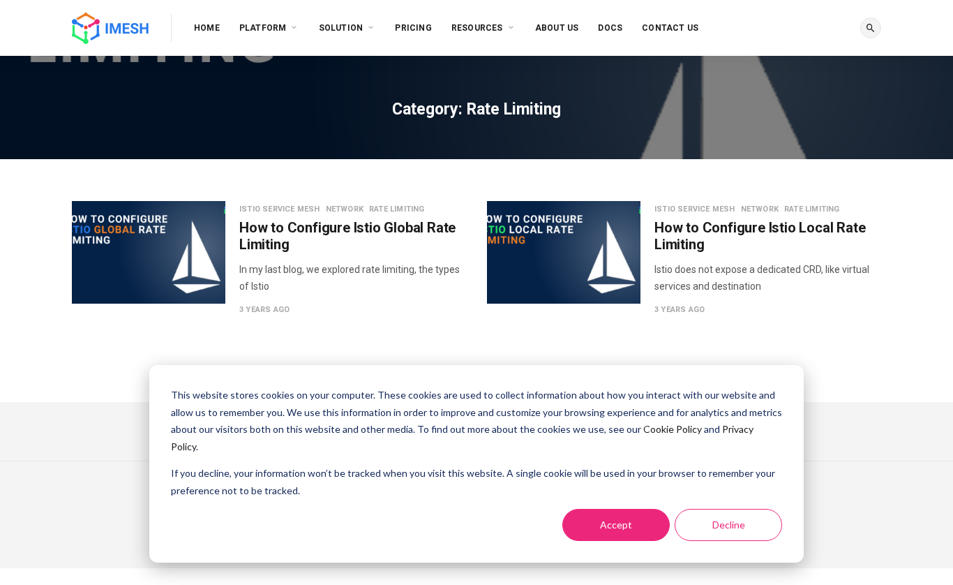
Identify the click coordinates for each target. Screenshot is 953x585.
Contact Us (670, 28)
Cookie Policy (672, 429)
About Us (557, 28)
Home (207, 28)
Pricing (413, 28)
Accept (616, 525)
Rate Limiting (397, 209)
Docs (610, 28)
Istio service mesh (279, 209)
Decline (728, 525)
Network (344, 209)
